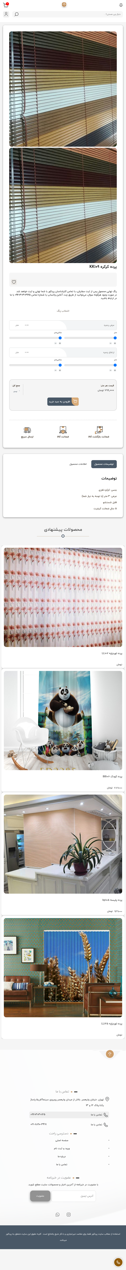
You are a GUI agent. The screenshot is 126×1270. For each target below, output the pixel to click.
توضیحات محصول (104, 464)
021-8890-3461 (39, 1124)
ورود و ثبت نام (62, 1148)
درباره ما (62, 1156)
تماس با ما (61, 1164)
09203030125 (38, 1114)
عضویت (40, 1196)
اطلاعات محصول (78, 464)
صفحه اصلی (61, 1140)
